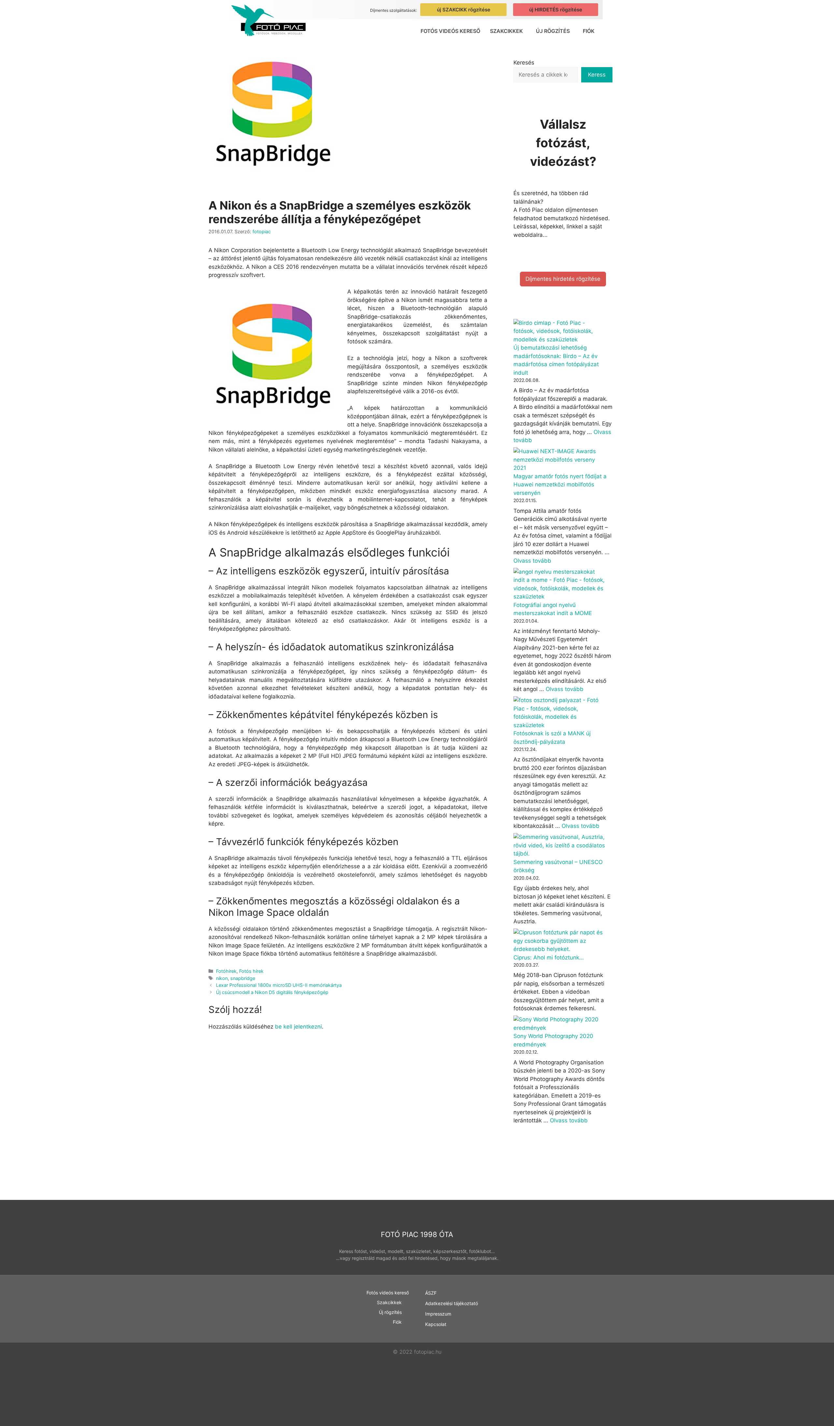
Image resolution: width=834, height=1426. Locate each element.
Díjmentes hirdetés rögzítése (562, 279)
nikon (222, 978)
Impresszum (438, 1314)
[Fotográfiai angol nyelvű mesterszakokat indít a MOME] (560, 584)
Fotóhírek (226, 971)
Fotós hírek (251, 971)
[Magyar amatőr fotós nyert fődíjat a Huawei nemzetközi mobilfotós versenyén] (560, 459)
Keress (597, 74)
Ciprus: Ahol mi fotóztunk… (548, 957)
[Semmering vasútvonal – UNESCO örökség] (560, 845)
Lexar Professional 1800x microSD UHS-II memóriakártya (279, 985)
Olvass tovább (532, 560)
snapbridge (242, 978)
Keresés (523, 62)
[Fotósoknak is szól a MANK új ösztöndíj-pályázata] (560, 712)
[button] (508, 30)
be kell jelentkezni (298, 1026)
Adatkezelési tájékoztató (451, 1303)
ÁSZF (431, 1293)
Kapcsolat (435, 1324)
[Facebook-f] (583, 1327)
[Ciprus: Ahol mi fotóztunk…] (560, 941)
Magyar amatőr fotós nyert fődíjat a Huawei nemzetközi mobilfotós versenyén (560, 484)
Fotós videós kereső (450, 31)
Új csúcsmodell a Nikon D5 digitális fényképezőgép (272, 992)
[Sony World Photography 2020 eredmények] (560, 1023)
